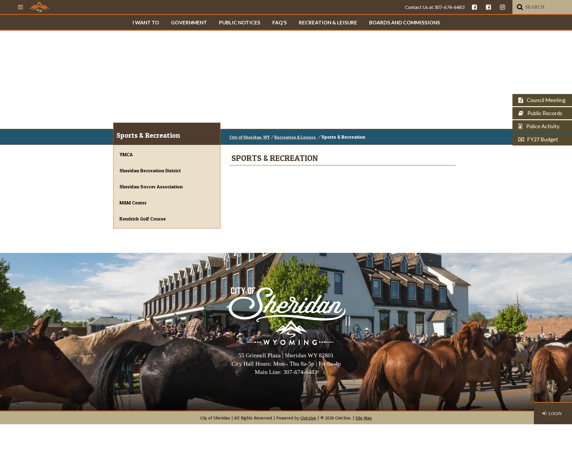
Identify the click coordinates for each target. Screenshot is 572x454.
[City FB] (474, 7)
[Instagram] (502, 7)
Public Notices (239, 22)
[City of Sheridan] (39, 7)
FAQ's (279, 22)
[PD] (488, 7)
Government (189, 22)
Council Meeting (545, 100)
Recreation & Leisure (328, 22)
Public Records (544, 113)
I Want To (145, 22)
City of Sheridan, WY (249, 137)
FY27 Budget (542, 139)
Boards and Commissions (404, 22)
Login (555, 413)
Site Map (363, 418)
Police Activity (542, 126)
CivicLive (308, 418)
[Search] (520, 7)
